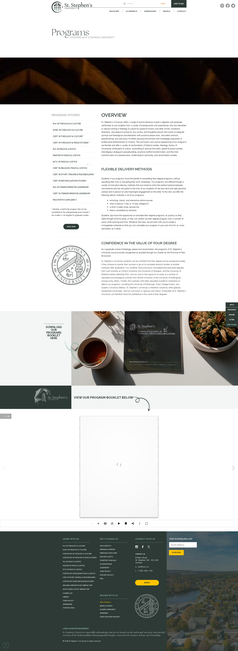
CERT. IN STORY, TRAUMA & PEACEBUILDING (73, 174)
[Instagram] (222, 6)
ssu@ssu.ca (143, 567)
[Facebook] (228, 6)
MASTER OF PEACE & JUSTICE (66, 155)
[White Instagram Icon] (136, 547)
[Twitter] (233, 6)
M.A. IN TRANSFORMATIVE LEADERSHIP (71, 187)
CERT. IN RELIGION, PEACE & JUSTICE (70, 168)
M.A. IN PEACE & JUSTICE (64, 149)
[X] (149, 547)
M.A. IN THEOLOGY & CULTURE (67, 124)
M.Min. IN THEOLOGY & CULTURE (68, 130)
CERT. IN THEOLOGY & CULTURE (67, 136)
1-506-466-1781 (145, 571)
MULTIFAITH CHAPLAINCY (65, 200)
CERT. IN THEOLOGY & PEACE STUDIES (70, 143)
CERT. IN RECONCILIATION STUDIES (69, 181)
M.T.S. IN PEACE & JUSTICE (65, 162)
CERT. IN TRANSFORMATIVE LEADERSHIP (71, 193)
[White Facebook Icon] (142, 547)
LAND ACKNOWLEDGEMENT (76, 628)
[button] (110, 11)
